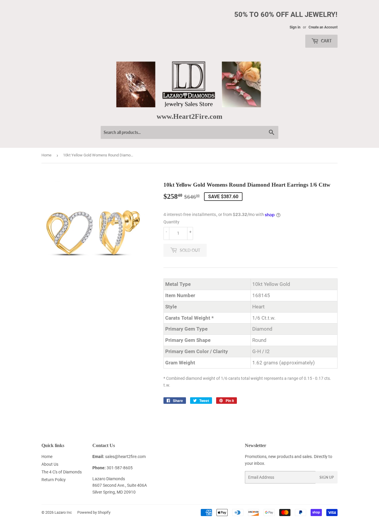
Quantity (171, 222)
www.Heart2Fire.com (189, 116)
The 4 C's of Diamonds (61, 472)
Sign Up (326, 477)
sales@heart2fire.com (125, 456)
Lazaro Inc (63, 512)
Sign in (295, 27)
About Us (49, 464)
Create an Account (323, 27)
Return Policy (53, 479)
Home (46, 155)
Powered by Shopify (93, 512)
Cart (326, 40)
